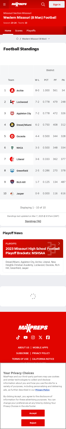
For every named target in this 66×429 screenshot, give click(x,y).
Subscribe (22, 353)
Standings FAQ (33, 221)
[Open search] (43, 4)
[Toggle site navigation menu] (4, 4)
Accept (33, 413)
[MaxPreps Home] (19, 4)
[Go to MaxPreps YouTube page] (26, 337)
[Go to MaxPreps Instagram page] (33, 337)
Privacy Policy (41, 353)
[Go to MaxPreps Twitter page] (40, 337)
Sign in (56, 4)
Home (8, 30)
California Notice (43, 359)
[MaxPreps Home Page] (17, 38)
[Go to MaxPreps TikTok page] (18, 337)
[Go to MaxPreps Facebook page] (48, 337)
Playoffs (31, 30)
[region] (33, 396)
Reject (33, 422)
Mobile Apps (40, 347)
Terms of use (20, 359)
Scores (19, 30)
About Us (23, 347)
